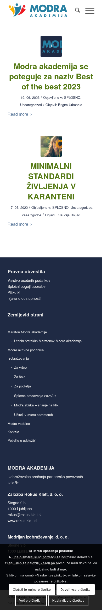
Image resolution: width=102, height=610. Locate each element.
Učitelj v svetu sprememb (33, 414)
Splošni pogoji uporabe (27, 286)
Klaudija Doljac (69, 214)
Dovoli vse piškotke (75, 589)
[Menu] (87, 10)
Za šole (19, 376)
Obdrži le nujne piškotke (32, 589)
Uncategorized (31, 104)
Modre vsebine (19, 423)
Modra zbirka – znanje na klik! (37, 405)
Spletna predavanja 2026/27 (35, 395)
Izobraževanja (18, 358)
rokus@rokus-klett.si (24, 514)
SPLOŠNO (72, 97)
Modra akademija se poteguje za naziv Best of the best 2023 (51, 76)
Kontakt (13, 431)
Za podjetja (22, 386)
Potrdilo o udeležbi (22, 440)
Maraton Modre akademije (27, 331)
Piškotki (14, 292)
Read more (18, 114)
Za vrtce (20, 367)
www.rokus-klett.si (22, 520)
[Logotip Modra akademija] (42, 10)
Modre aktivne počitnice (26, 349)
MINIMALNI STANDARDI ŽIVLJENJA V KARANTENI (51, 181)
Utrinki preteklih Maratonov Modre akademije (48, 340)
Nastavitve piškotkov (68, 600)
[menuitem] (75, 10)
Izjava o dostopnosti (24, 298)
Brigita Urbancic (70, 104)
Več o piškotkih (31, 600)
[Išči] (75, 10)
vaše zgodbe (31, 214)
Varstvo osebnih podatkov (29, 280)
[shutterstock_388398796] (51, 146)
